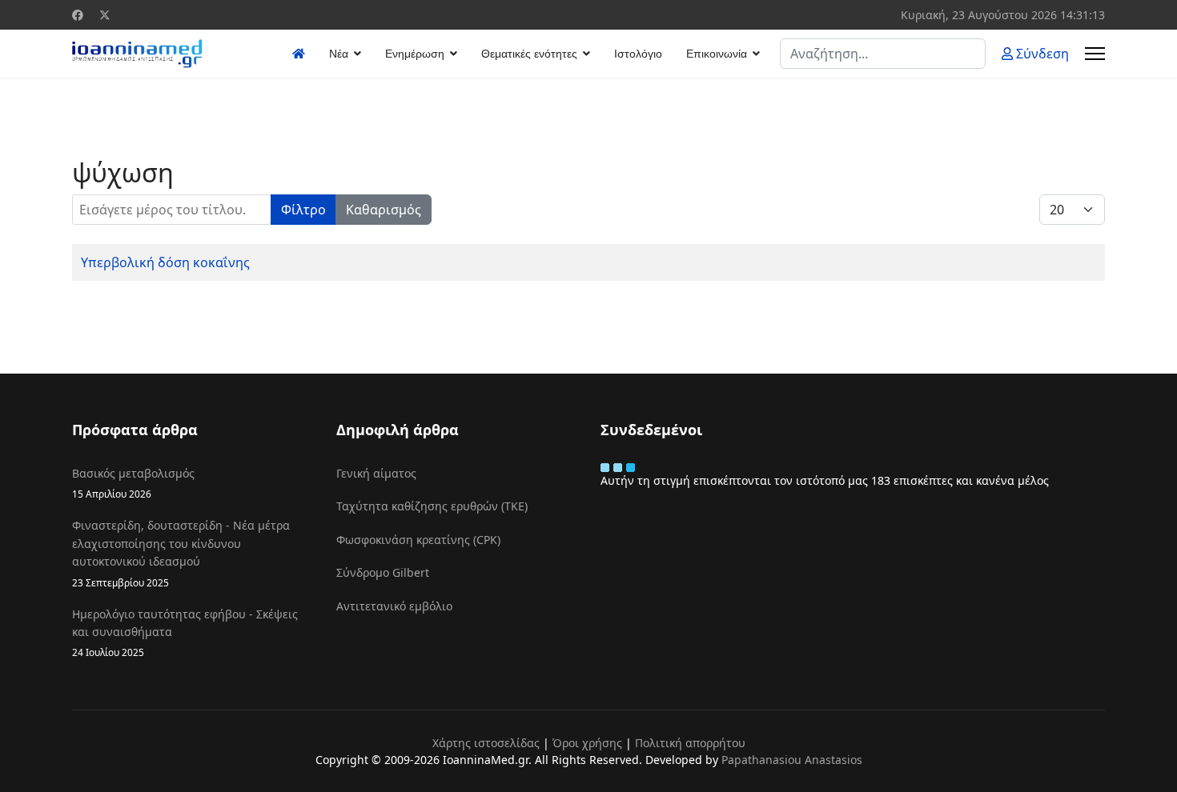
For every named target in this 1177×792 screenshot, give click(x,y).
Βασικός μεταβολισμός (133, 483)
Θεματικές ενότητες (529, 53)
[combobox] (883, 53)
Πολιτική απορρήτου (690, 742)
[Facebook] (77, 14)
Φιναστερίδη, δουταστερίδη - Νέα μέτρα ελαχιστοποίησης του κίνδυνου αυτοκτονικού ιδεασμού (181, 553)
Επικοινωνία (716, 53)
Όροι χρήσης (587, 742)
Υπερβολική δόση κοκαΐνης (165, 262)
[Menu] (1095, 54)
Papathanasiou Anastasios (791, 759)
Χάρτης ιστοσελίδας (486, 742)
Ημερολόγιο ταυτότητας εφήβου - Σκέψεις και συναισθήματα (185, 632)
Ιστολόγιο (638, 53)
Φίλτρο (303, 209)
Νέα (338, 53)
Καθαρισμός (383, 209)
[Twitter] (104, 14)
